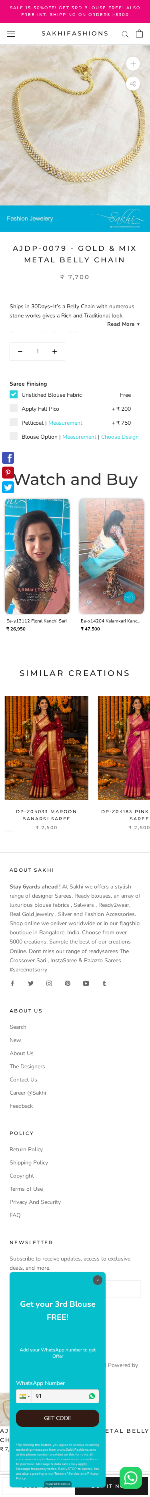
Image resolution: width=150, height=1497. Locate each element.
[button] (24, 1396)
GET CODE (57, 1418)
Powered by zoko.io (58, 1483)
